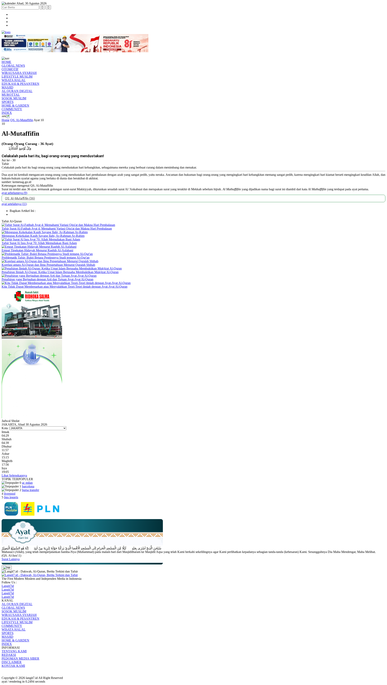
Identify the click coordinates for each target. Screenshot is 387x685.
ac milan (27, 482)
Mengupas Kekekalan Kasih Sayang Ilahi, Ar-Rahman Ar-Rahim (43, 235)
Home (5, 120)
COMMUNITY (12, 109)
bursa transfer (30, 490)
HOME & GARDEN (15, 105)
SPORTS (8, 102)
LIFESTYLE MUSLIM (17, 76)
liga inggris (11, 497)
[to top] (7, 567)
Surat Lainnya (11, 559)
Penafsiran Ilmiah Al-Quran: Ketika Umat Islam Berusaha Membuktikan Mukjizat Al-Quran (60, 272)
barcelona (28, 486)
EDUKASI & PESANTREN (20, 83)
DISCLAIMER (12, 662)
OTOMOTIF (10, 69)
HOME (6, 62)
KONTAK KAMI (13, 665)
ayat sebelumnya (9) (14, 193)
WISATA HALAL (14, 80)
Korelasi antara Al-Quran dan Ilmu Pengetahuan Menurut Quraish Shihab (48, 265)
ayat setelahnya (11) (14, 204)
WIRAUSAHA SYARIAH (19, 73)
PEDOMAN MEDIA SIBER (20, 658)
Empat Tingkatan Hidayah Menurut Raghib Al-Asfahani (37, 250)
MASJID (7, 87)
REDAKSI (9, 655)
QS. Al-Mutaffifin (21, 120)
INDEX (7, 113)
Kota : (5, 428)
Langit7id (8, 586)
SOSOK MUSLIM (14, 98)
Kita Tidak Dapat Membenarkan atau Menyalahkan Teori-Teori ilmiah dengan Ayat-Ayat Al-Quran (64, 286)
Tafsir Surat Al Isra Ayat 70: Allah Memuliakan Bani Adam (39, 243)
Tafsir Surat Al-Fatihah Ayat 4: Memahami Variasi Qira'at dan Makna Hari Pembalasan (57, 228)
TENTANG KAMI (14, 651)
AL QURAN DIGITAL (17, 91)
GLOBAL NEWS (13, 65)
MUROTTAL (11, 94)
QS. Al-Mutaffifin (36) (20, 198)
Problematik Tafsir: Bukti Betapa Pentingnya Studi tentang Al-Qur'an (45, 257)
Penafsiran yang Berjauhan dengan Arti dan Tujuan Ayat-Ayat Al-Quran (47, 279)
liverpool (9, 493)
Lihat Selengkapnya (14, 475)
